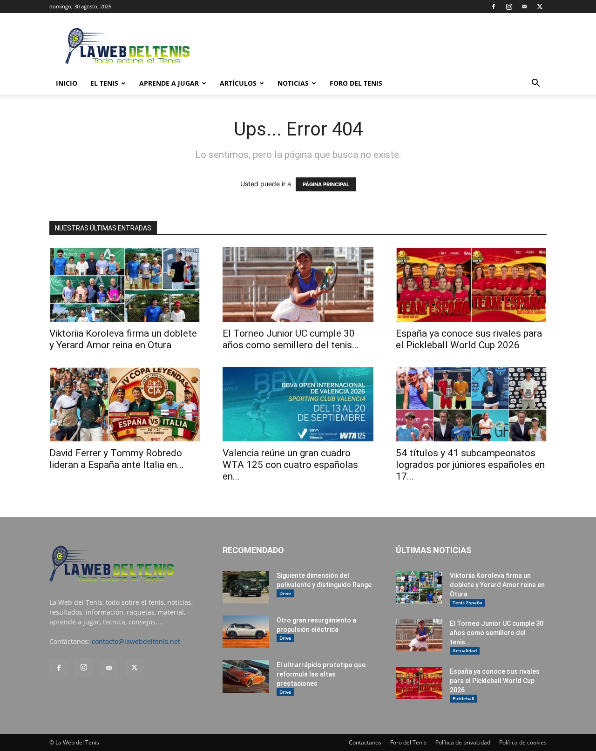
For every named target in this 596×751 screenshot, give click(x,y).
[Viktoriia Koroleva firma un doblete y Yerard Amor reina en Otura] (124, 284)
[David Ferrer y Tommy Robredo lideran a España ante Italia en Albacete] (124, 404)
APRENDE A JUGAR (169, 83)
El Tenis (104, 83)
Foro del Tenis (408, 742)
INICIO (66, 83)
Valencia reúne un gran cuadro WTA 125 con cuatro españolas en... (290, 464)
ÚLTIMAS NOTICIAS (433, 550)
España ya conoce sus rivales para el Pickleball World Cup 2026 (469, 339)
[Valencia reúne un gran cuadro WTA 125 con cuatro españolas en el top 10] (298, 404)
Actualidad (465, 650)
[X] (540, 6)
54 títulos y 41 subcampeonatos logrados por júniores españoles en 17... (470, 464)
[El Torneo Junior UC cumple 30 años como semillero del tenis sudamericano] (298, 284)
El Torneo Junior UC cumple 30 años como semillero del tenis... (291, 339)
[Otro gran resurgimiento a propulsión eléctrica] (246, 632)
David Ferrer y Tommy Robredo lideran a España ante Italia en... (116, 458)
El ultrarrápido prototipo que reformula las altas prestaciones (321, 674)
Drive (285, 593)
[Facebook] (494, 6)
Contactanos (365, 742)
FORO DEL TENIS (356, 83)
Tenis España (467, 602)
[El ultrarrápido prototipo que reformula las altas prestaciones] (246, 676)
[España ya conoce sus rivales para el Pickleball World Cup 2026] (471, 284)
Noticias (293, 83)
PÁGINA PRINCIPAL (326, 184)
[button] (535, 84)
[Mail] (524, 6)
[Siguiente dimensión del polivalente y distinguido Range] (246, 587)
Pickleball (463, 698)
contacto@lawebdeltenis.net (136, 641)
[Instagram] (509, 6)
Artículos (238, 83)
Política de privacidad (462, 742)
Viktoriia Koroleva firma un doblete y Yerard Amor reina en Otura (123, 339)
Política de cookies (523, 742)
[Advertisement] (377, 47)
